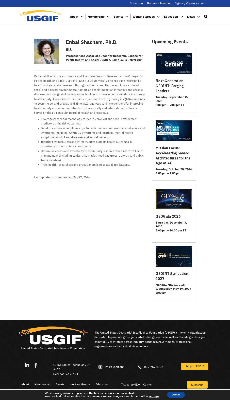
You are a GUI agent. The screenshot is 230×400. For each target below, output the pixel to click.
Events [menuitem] (118, 17)
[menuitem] (82, 17)
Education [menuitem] (171, 17)
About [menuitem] (74, 17)
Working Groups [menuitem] (144, 17)
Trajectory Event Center (136, 384)
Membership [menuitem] (96, 17)
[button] (205, 16)
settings (154, 396)
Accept (176, 394)
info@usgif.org (114, 367)
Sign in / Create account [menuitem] (190, 3)
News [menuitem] (191, 17)
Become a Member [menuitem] (159, 3)
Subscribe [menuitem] (136, 3)
